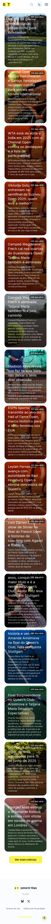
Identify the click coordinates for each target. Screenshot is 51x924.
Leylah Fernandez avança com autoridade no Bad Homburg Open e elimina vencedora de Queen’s (25, 478)
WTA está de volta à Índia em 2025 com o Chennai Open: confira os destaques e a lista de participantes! (25, 144)
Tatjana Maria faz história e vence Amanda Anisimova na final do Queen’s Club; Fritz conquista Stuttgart (24, 640)
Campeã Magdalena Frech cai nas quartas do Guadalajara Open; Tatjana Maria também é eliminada (25, 253)
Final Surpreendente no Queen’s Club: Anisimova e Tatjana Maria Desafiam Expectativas (24, 704)
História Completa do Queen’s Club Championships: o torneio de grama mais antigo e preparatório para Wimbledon (25, 19)
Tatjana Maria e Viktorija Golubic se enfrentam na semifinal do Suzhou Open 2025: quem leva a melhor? (24, 192)
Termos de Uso (13, 908)
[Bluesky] (22, 901)
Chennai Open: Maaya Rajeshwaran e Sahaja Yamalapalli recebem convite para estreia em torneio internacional (24, 83)
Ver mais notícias (25, 859)
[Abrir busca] (32, 4)
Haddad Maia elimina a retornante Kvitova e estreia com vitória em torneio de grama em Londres (25, 816)
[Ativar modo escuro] (39, 4)
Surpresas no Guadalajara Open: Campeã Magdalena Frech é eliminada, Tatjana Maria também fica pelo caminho (24, 301)
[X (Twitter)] (28, 901)
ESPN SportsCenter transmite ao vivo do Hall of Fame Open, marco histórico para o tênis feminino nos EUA (24, 419)
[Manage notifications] (44, 918)
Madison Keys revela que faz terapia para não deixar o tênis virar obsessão (24, 373)
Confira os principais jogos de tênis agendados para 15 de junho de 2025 (24, 754)
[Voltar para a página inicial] (6, 4)
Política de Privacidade (34, 908)
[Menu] (46, 4)
